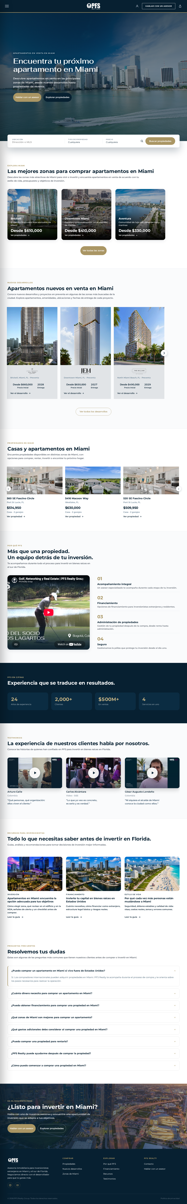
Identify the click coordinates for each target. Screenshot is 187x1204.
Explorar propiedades (57, 97)
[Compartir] (180, 6)
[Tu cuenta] (137, 6)
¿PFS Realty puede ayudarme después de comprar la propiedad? (51, 1053)
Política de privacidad (170, 1198)
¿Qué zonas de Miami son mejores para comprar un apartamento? (51, 1017)
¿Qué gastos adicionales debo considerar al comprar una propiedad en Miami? (59, 1029)
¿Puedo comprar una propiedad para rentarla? (39, 1041)
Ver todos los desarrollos (94, 411)
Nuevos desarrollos (72, 1169)
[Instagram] (10, 1185)
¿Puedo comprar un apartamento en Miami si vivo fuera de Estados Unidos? (58, 970)
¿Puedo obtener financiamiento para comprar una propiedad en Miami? (55, 1005)
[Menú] (7, 6)
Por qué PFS (109, 1164)
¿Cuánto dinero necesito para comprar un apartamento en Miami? (51, 993)
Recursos (108, 1173)
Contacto (149, 1164)
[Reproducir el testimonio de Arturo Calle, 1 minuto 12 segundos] (34, 773)
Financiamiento (111, 1169)
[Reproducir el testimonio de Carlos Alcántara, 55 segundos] (93, 773)
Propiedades (69, 1164)
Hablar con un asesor (158, 6)
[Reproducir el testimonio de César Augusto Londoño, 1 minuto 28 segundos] (152, 773)
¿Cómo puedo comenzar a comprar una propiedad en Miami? (48, 1065)
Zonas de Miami (71, 1173)
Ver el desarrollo (19, 393)
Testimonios (109, 1178)
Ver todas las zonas (93, 250)
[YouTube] (17, 1185)
